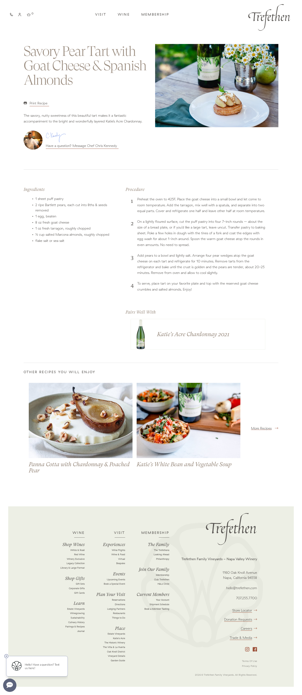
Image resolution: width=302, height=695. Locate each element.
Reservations (118, 599)
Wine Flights (118, 550)
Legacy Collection (76, 563)
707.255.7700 (246, 598)
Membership (155, 14)
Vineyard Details (116, 656)
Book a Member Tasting (156, 608)
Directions (120, 604)
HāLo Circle (163, 583)
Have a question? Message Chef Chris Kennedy (81, 146)
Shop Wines (73, 544)
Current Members (153, 594)
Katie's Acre (119, 638)
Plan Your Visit (110, 594)
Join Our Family (154, 569)
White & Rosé (77, 550)
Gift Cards (79, 592)
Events (119, 573)
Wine (124, 14)
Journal (81, 631)
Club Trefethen (161, 579)
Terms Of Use (249, 661)
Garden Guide (118, 660)
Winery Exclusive (76, 559)
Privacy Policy (249, 666)
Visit (100, 14)
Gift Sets (80, 583)
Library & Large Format (72, 567)
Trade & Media (241, 638)
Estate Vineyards (76, 608)
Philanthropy (162, 559)
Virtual (121, 559)
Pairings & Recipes (75, 626)
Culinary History (76, 622)
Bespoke (120, 563)
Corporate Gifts (77, 588)
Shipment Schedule (159, 604)
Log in (20, 15)
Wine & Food (118, 554)
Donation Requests (238, 619)
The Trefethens (161, 550)
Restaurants (119, 613)
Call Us (12, 15)
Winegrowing (77, 613)
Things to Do (118, 617)
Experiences (114, 544)
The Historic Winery (114, 642)
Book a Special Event (114, 583)
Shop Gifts (75, 578)
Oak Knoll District (116, 651)
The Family (158, 544)
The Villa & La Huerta (114, 647)
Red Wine (79, 554)
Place (120, 628)
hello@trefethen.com (241, 588)
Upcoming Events (116, 579)
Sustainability (78, 617)
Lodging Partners (116, 608)
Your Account (162, 599)
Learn (79, 603)
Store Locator (242, 610)
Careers (246, 628)
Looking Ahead (161, 554)
